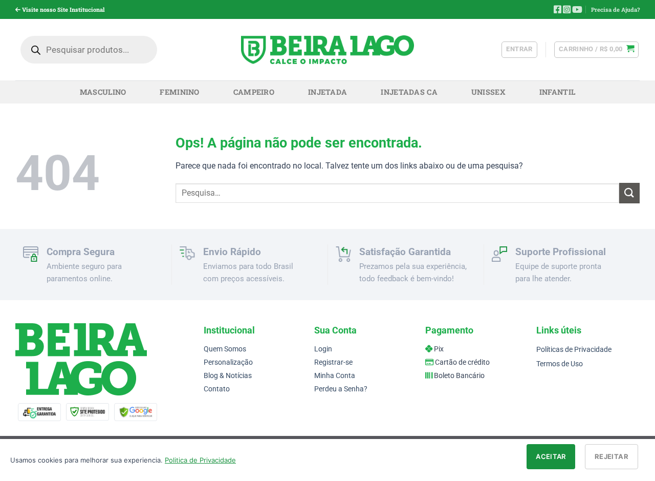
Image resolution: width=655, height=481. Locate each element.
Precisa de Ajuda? (615, 9)
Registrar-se (333, 362)
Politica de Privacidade (200, 460)
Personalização (228, 362)
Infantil (557, 92)
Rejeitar (611, 456)
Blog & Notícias (228, 375)
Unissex (488, 92)
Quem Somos (225, 349)
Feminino (179, 92)
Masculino (103, 92)
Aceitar (551, 456)
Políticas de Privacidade (574, 349)
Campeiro (253, 92)
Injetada (327, 92)
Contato (217, 389)
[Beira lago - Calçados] (327, 49)
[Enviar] (629, 193)
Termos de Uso (559, 364)
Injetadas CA (409, 92)
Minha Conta (334, 375)
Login (323, 349)
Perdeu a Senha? (340, 389)
